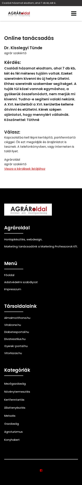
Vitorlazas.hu (13, 353)
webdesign (34, 239)
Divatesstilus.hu (15, 339)
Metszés (9, 416)
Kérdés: (12, 62)
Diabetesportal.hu (16, 332)
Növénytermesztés (17, 392)
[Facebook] (41, 470)
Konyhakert (12, 440)
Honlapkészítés (14, 239)
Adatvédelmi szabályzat (21, 282)
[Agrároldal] (18, 13)
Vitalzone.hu (12, 325)
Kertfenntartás (14, 400)
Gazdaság (11, 424)
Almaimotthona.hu (17, 318)
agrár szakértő (15, 53)
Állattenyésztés (14, 408)
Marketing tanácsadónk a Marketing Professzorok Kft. (41, 246)
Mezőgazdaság (15, 384)
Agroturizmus (13, 432)
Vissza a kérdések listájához (24, 169)
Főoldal (9, 275)
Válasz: (12, 132)
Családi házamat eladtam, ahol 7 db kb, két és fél (29, 3)
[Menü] (73, 13)
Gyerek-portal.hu (16, 346)
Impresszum (12, 289)
